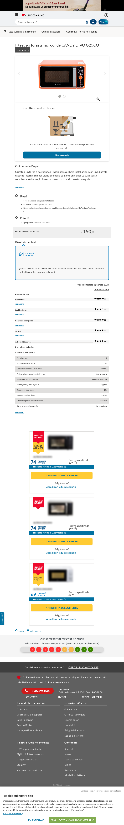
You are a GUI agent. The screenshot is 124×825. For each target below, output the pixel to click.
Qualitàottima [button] (42, 462)
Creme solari (71, 719)
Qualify (21, 764)
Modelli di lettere (74, 775)
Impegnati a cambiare (29, 730)
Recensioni (70, 769)
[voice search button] (86, 21)
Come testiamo (101, 289)
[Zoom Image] (98, 99)
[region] (62, 806)
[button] (65, 467)
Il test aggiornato (62, 155)
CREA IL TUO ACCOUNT (83, 667)
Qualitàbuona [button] (42, 594)
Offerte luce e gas (74, 714)
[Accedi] (107, 15)
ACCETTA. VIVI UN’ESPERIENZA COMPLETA (72, 820)
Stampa (21, 631)
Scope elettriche (73, 735)
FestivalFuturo (25, 725)
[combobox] (56, 22)
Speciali (68, 748)
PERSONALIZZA (36, 820)
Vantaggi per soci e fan (30, 769)
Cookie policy (16, 813)
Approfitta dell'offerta (62, 475)
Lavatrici (69, 725)
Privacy (6, 813)
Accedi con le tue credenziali (61, 486)
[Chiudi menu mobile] (105, 9)
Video (68, 764)
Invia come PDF (36, 631)
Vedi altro (19, 187)
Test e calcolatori (74, 759)
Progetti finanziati (27, 759)
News (67, 754)
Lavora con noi (25, 719)
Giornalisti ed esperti (29, 714)
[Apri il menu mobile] (18, 15)
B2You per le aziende (29, 748)
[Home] (19, 677)
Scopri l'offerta (92, 697)
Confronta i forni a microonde (81, 31)
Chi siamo (23, 709)
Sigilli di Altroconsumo (30, 754)
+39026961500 (39, 691)
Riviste (62, 697)
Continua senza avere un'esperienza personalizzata (101, 791)
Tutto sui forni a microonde (21, 31)
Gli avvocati (71, 709)
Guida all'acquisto (50, 31)
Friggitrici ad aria (74, 730)
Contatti (32, 697)
